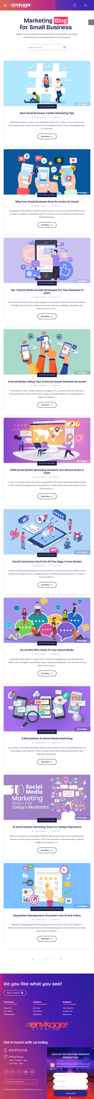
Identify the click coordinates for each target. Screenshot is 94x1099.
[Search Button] (64, 47)
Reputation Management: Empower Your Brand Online (47, 915)
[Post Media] (47, 83)
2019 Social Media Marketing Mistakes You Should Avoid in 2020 (47, 471)
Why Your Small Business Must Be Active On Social (47, 201)
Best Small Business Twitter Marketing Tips (47, 113)
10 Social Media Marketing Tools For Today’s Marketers (47, 827)
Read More (45, 136)
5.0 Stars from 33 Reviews (15, 1082)
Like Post (56, 117)
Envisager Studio (15, 1089)
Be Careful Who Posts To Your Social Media (47, 650)
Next (61, 958)
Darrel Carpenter (40, 386)
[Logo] (20, 5)
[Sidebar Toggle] (91, 22)
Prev (33, 958)
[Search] (86, 5)
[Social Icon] (6, 1072)
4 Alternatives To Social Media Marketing (47, 738)
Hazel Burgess (40, 565)
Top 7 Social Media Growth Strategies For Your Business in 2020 (47, 291)
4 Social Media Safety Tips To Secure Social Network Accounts (47, 381)
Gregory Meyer (40, 117)
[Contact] (75, 5)
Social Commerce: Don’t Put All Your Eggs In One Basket (47, 561)
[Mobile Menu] (5, 5)
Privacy (40, 1089)
